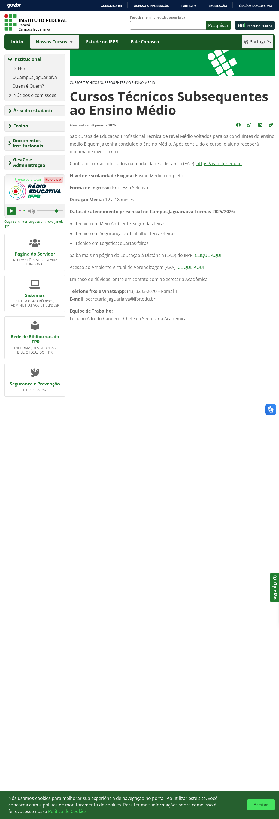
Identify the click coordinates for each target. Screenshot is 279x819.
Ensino (20, 126)
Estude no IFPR (102, 42)
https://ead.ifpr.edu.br (219, 164)
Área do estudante (33, 111)
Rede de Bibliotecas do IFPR (35, 339)
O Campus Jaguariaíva (34, 77)
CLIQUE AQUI (208, 255)
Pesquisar (218, 25)
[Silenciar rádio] (31, 211)
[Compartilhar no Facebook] (239, 124)
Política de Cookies (67, 811)
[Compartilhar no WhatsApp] (250, 124)
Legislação (218, 6)
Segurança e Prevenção (35, 384)
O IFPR (18, 68)
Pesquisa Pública (259, 25)
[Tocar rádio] (11, 211)
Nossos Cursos (51, 42)
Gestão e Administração (29, 162)
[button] (271, 124)
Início (17, 42)
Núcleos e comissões (34, 95)
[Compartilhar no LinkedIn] (260, 124)
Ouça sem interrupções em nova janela (34, 221)
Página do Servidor (35, 254)
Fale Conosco (145, 42)
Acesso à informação (151, 6)
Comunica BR (111, 6)
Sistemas (35, 295)
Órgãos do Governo (255, 6)
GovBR (14, 5)
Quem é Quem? (28, 86)
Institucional (27, 59)
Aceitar (261, 805)
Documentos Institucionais (28, 143)
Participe (188, 6)
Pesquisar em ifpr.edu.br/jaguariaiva (157, 17)
